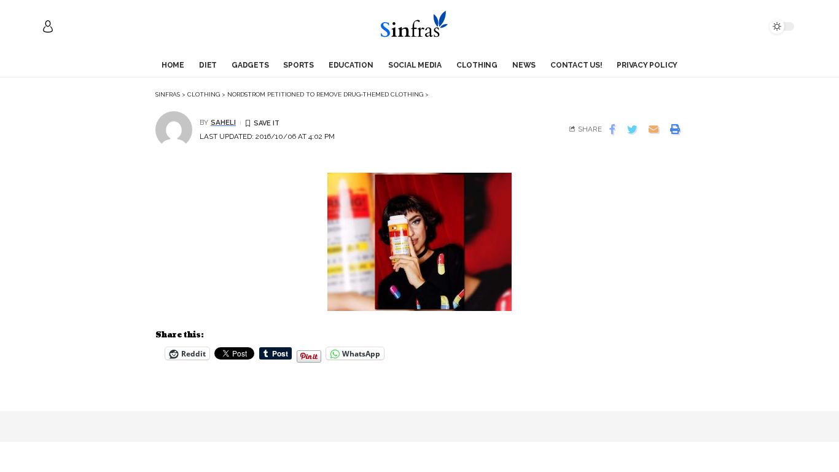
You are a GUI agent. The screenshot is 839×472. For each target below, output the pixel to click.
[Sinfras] (419, 26)
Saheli (223, 122)
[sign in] (48, 26)
